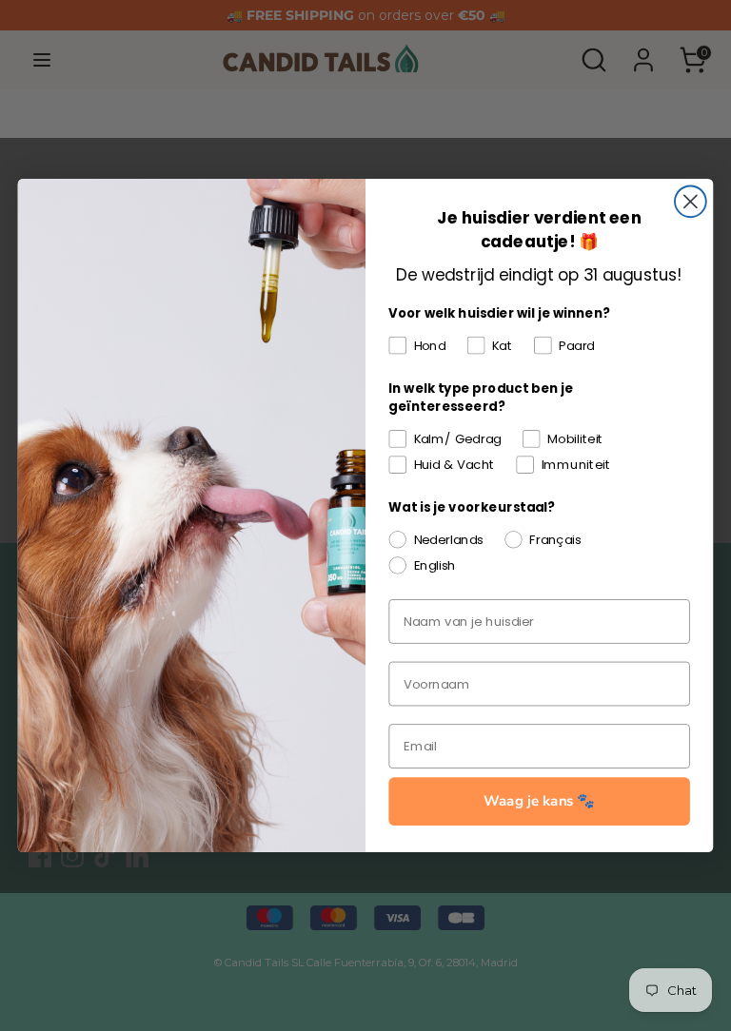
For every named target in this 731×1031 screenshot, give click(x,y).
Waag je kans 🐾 (539, 801)
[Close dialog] (690, 201)
